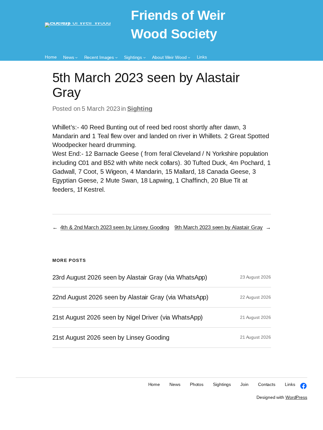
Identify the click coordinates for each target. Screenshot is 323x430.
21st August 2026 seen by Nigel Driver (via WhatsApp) (127, 317)
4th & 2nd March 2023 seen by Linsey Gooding (114, 227)
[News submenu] (76, 57)
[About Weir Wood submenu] (189, 57)
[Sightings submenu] (144, 57)
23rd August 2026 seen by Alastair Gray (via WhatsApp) (130, 277)
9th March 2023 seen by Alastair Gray (218, 227)
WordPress (296, 397)
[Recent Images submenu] (116, 57)
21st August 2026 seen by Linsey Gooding (110, 337)
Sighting (139, 108)
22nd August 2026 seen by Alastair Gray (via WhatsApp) (130, 297)
